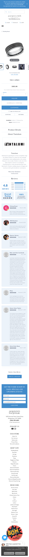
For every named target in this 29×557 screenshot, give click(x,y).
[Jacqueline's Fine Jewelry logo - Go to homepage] (14, 17)
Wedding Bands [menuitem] (14, 450)
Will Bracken (14, 221)
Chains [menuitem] (14, 465)
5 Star (12, 183)
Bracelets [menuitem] (14, 452)
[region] (14, 49)
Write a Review (14, 376)
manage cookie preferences (14, 549)
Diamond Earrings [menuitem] (14, 471)
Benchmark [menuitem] (14, 493)
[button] (7, 22)
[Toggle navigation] (2, 26)
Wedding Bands (6, 31)
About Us (14, 436)
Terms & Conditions (14, 444)
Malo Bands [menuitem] (14, 506)
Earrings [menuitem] (14, 454)
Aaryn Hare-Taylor (15, 308)
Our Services (14, 438)
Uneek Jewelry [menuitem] (14, 522)
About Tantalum (14, 134)
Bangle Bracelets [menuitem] (14, 464)
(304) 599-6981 (14, 74)
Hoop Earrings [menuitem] (14, 473)
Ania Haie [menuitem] (14, 489)
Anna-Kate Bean (15, 346)
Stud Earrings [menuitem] (14, 475)
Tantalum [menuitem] (14, 518)
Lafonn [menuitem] (14, 503)
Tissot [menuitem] (14, 520)
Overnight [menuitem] (14, 510)
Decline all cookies (9, 553)
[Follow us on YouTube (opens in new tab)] (12, 429)
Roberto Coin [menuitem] (14, 512)
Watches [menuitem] (14, 462)
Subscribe (14, 405)
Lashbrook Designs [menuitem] (14, 504)
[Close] (27, 4)
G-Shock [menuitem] (15, 501)
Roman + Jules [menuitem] (14, 514)
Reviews (14, 178)
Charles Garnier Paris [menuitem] (14, 495)
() (24, 183)
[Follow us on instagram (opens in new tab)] (15, 429)
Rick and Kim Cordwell (17, 253)
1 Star (12, 189)
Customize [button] (14, 107)
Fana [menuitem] (15, 499)
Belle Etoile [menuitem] (14, 491)
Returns (21, 114)
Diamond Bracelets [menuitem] (14, 477)
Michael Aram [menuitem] (14, 508)
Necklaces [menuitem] (14, 456)
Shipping (8, 114)
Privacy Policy (14, 442)
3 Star (12, 186)
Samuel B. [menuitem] (14, 516)
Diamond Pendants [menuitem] (14, 467)
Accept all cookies (20, 553)
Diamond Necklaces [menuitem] (14, 469)
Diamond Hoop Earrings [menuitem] (14, 481)
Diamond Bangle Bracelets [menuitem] (14, 479)
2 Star (12, 187)
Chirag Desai (13, 206)
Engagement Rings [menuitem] (14, 460)
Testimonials (14, 440)
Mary (11, 291)
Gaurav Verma (14, 235)
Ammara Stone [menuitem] (14, 487)
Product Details (14, 130)
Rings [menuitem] (14, 458)
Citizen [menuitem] (14, 497)
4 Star (12, 184)
